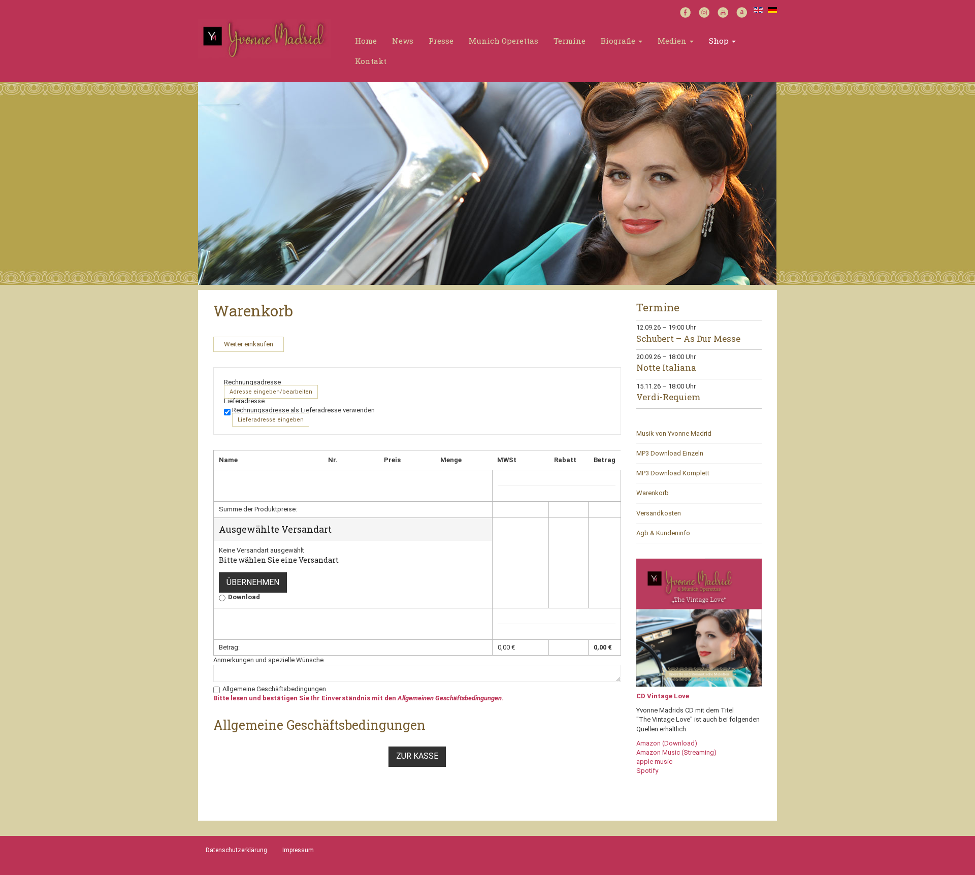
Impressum (298, 850)
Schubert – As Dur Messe (688, 338)
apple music (654, 761)
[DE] (772, 9)
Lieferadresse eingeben (271, 419)
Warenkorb (652, 493)
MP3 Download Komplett (672, 473)
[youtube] (723, 11)
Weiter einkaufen (248, 344)
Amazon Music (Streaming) (676, 752)
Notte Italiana (666, 367)
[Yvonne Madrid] (264, 38)
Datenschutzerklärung (236, 850)
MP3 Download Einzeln (669, 453)
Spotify (647, 770)
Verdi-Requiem (668, 397)
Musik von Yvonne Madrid (673, 433)
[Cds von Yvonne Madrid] (699, 622)
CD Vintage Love (662, 696)
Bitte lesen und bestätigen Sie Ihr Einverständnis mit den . (358, 698)
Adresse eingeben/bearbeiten (271, 391)
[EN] (758, 9)
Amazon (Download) (666, 743)
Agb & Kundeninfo (663, 533)
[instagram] (704, 11)
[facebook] (685, 11)
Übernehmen (252, 582)
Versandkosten (658, 513)
